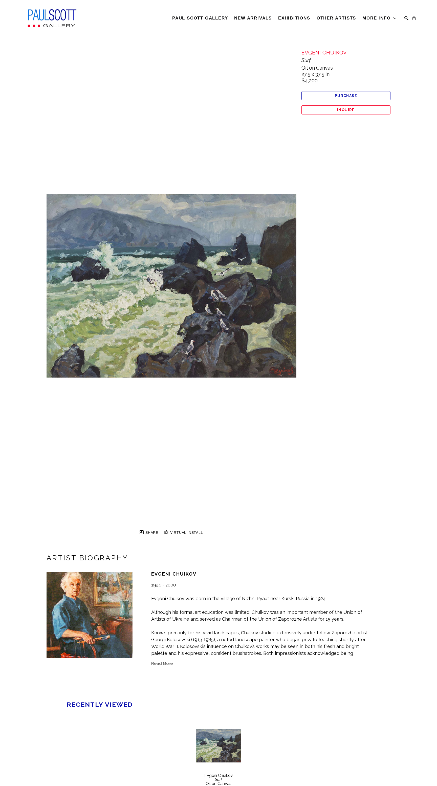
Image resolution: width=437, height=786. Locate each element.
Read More (162, 663)
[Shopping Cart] (414, 18)
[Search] (406, 18)
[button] (379, 18)
